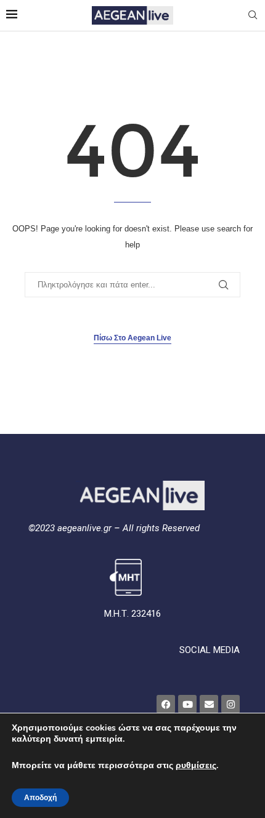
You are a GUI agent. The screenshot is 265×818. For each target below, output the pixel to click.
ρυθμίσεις (196, 765)
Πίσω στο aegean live (132, 338)
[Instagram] (230, 704)
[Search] (253, 15)
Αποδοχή (40, 798)
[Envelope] (209, 704)
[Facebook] (166, 704)
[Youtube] (187, 704)
